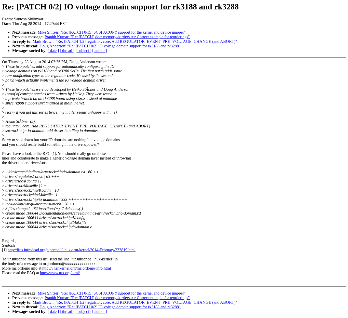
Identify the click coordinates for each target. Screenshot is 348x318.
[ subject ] (83, 50)
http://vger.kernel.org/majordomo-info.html (76, 268)
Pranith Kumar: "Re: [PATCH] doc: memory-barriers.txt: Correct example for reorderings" (117, 37)
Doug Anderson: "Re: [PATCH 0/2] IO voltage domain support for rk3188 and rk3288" (110, 46)
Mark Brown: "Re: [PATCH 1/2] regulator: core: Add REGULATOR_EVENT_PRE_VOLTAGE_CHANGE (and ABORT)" (135, 41)
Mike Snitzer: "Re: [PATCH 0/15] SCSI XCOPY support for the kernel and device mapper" (112, 32)
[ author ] (99, 50)
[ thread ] (67, 50)
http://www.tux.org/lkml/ (60, 273)
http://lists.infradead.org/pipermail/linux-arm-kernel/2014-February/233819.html (72, 250)
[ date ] (53, 50)
